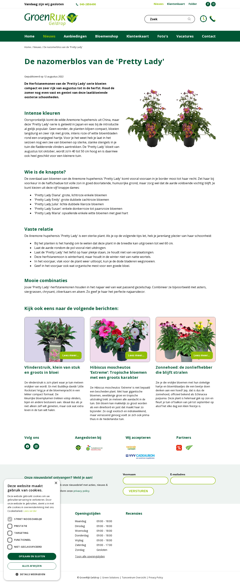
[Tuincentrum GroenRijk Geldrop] (51, 19)
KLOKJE (203, 18)
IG (36, 446)
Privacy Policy (156, 577)
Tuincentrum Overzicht (134, 577)
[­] (208, 4)
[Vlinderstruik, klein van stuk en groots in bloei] (54, 339)
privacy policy (81, 491)
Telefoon (213, 18)
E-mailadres (177, 474)
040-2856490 (88, 4)
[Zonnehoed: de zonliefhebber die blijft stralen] (185, 339)
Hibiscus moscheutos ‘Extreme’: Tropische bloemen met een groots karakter (118, 372)
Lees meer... (70, 355)
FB (27, 446)
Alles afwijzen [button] (32, 566)
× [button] (55, 483)
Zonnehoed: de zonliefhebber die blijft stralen (184, 370)
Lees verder (30, 511)
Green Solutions (110, 577)
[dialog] (32, 529)
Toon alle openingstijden (90, 556)
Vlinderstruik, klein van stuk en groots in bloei (52, 370)
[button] (32, 574)
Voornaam (129, 474)
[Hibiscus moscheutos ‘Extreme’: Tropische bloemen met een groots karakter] (120, 339)
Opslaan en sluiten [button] (32, 556)
